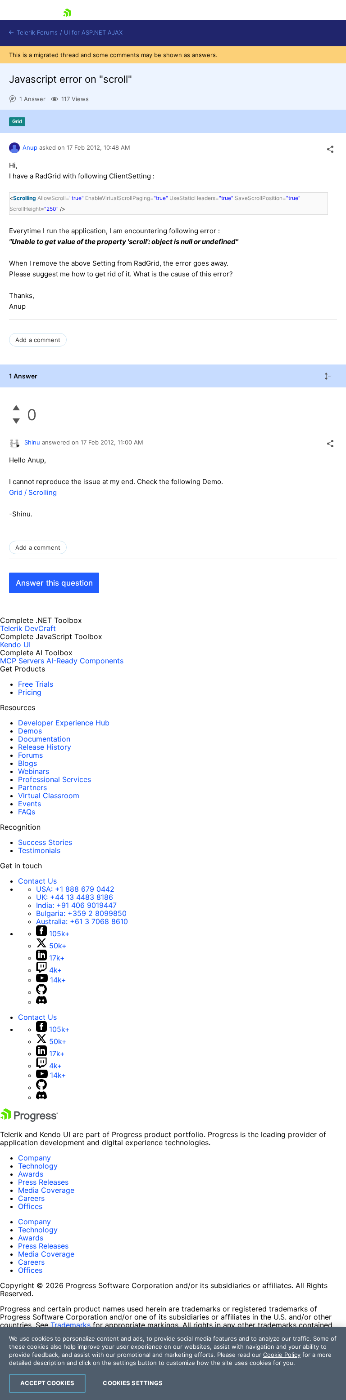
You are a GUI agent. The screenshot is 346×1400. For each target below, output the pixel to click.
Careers (31, 1198)
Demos (30, 730)
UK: (74, 897)
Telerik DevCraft (28, 628)
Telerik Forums (36, 32)
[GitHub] (41, 991)
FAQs (26, 811)
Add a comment (37, 339)
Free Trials (35, 684)
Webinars (33, 771)
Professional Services (54, 779)
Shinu (32, 442)
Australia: (82, 921)
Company (34, 1157)
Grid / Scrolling (33, 492)
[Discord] (41, 1001)
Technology (38, 1165)
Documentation (44, 738)
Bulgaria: (81, 913)
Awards (30, 1173)
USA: (75, 889)
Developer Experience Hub (63, 722)
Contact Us (37, 880)
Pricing (29, 692)
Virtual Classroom (48, 795)
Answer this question (54, 582)
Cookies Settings (133, 1383)
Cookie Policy (281, 1354)
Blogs (27, 763)
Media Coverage (46, 1190)
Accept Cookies (47, 1383)
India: (76, 905)
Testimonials (39, 850)
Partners (32, 787)
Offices (30, 1206)
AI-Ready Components (84, 660)
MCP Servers (22, 660)
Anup (30, 147)
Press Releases (43, 1182)
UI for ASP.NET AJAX (93, 32)
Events (29, 803)
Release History (44, 746)
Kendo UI (15, 644)
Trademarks (70, 1324)
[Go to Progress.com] (29, 1119)
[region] (173, 1363)
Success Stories (45, 842)
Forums (30, 755)
